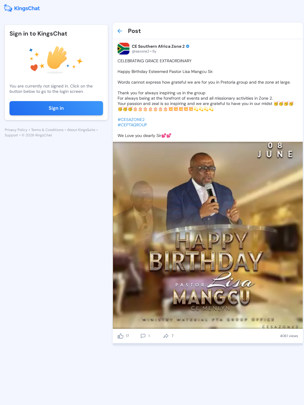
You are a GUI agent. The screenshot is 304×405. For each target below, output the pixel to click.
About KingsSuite (81, 129)
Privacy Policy (16, 129)
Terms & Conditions (47, 129)
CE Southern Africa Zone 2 (158, 46)
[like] (121, 336)
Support (11, 135)
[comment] (143, 336)
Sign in (56, 108)
